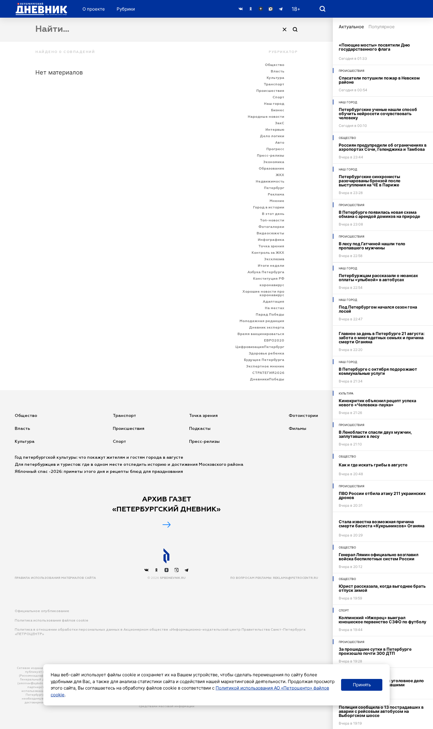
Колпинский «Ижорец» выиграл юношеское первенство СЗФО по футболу (382, 619)
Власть (22, 429)
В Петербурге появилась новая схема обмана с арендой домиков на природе (379, 214)
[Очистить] (284, 29)
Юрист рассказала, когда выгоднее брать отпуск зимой (382, 588)
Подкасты (200, 429)
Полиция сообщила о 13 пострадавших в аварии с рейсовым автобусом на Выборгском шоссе (381, 711)
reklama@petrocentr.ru (295, 577)
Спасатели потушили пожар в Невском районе (379, 80)
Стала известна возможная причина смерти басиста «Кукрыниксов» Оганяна (381, 523)
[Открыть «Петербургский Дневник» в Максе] (271, 9)
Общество (347, 138)
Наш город (348, 102)
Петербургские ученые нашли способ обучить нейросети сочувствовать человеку (378, 113)
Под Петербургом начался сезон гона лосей (378, 309)
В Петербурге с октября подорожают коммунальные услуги (378, 371)
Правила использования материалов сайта (55, 577)
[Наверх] (166, 556)
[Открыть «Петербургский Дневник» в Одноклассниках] (251, 9)
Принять (362, 684)
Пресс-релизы (204, 442)
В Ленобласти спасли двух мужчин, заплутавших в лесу (375, 434)
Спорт (344, 610)
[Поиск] (295, 29)
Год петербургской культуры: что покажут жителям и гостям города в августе (99, 457)
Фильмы (297, 429)
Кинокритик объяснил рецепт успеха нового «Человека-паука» (377, 402)
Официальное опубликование (42, 611)
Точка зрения (203, 416)
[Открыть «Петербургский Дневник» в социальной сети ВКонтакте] (241, 9)
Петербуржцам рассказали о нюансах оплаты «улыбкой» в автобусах (378, 277)
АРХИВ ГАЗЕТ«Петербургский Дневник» (166, 504)
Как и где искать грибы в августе (373, 464)
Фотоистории (303, 416)
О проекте (93, 9)
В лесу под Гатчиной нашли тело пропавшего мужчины (372, 245)
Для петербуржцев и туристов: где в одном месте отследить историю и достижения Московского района (129, 465)
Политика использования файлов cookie (51, 620)
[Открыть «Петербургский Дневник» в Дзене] (261, 9)
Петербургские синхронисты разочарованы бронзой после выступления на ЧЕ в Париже (369, 180)
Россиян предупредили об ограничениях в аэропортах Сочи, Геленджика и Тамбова (383, 147)
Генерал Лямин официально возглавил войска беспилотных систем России (378, 556)
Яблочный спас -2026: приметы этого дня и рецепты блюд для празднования (99, 472)
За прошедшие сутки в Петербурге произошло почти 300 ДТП (375, 651)
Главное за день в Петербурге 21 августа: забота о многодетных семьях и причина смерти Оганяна (381, 337)
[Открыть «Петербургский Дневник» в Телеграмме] (281, 9)
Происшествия (351, 70)
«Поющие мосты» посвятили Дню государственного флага (374, 47)
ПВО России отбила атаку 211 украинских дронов (382, 495)
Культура (346, 393)
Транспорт (124, 416)
